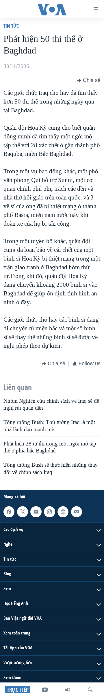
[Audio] (67, 689)
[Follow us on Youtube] (35, 511)
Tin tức (11, 25)
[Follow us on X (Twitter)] (22, 511)
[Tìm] (90, 689)
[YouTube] (45, 689)
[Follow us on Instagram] (49, 511)
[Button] (89, 80)
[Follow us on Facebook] (8, 511)
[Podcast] (62, 511)
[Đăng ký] (76, 511)
